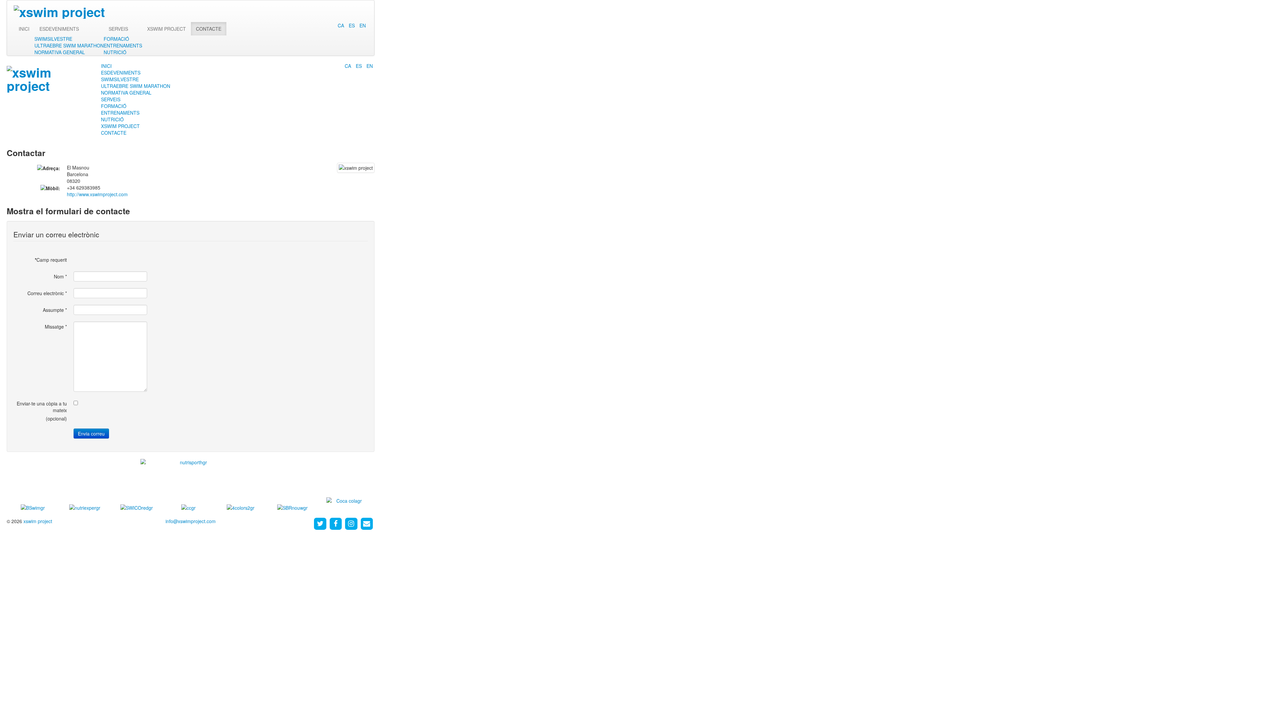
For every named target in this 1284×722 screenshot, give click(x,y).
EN (362, 25)
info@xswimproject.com (191, 521)
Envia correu (91, 433)
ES (352, 25)
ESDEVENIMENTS (59, 28)
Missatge (56, 326)
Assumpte (55, 310)
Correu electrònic (47, 293)
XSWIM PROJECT (166, 28)
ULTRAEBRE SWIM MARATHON (69, 45)
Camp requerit (51, 259)
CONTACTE (208, 28)
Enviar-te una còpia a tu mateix (42, 406)
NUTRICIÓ (115, 52)
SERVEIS (118, 28)
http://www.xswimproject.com (97, 194)
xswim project (37, 521)
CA (341, 25)
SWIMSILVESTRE (53, 38)
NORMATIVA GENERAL (59, 52)
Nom (60, 276)
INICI (24, 28)
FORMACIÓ (116, 38)
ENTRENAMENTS (123, 45)
